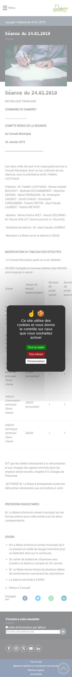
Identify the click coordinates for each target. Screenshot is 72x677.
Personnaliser (36, 361)
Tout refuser (36, 354)
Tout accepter (36, 347)
